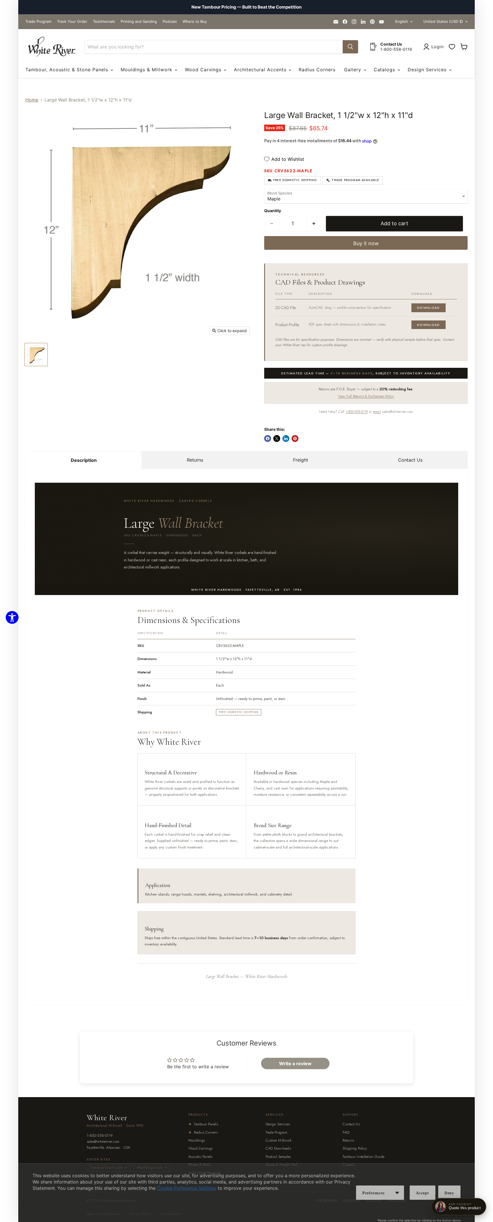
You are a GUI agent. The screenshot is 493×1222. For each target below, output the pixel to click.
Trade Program (38, 21)
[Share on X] (276, 438)
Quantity (272, 210)
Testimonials (104, 21)
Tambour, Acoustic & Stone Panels (67, 69)
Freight (300, 460)
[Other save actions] (397, 1193)
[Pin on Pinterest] (295, 438)
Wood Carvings (204, 69)
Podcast (170, 21)
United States (443, 21)
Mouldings (196, 1140)
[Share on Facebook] (267, 438)
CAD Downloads (278, 1148)
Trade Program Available (355, 180)
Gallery (353, 69)
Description (84, 460)
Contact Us (410, 460)
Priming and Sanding (139, 21)
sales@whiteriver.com (103, 1142)
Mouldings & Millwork (147, 69)
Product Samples (278, 1156)
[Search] (350, 46)
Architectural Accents (261, 69)
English (401, 21)
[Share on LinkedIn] (285, 438)
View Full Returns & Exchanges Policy (366, 396)
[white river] (51, 47)
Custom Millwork (279, 1140)
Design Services (428, 69)
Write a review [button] (295, 1063)
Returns (195, 460)
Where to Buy (195, 21)
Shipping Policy (355, 1148)
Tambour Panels (203, 1124)
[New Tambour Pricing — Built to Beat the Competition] (246, 7)
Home (31, 99)
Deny (449, 1193)
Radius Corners (317, 69)
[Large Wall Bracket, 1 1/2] (36, 354)
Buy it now (366, 243)
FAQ (346, 1132)
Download (428, 307)
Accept (422, 1193)
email (377, 411)
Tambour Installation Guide (363, 1156)
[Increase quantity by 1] (314, 224)
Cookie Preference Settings (186, 1188)
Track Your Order (72, 21)
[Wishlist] (452, 47)
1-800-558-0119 (357, 411)
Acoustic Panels (200, 1156)
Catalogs (385, 69)
